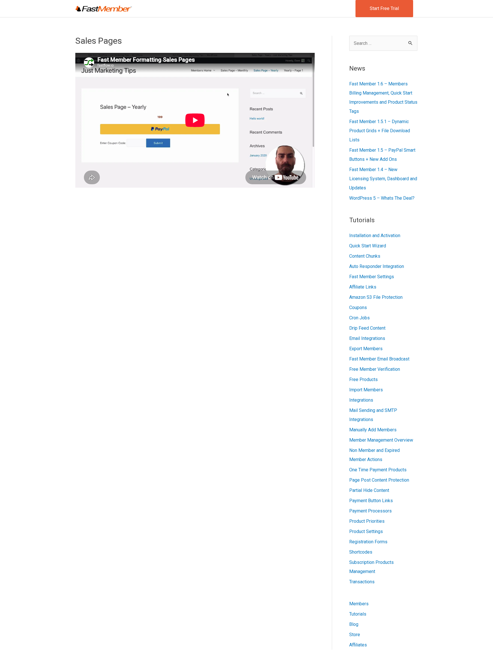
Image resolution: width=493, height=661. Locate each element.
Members (359, 603)
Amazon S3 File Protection (376, 297)
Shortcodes (360, 552)
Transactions (362, 581)
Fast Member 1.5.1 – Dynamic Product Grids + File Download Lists (379, 131)
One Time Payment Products (378, 469)
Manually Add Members (373, 429)
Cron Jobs (359, 318)
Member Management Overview (381, 440)
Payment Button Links (371, 500)
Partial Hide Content (369, 490)
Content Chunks (364, 256)
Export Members (366, 348)
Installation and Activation (374, 235)
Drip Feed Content (367, 328)
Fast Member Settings (371, 276)
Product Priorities (367, 521)
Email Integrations (367, 338)
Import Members (366, 389)
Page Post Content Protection (379, 480)
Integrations (361, 400)
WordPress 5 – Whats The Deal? (382, 198)
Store (354, 634)
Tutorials (357, 614)
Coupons (358, 307)
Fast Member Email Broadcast (379, 359)
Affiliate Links (362, 287)
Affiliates (358, 645)
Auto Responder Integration (376, 266)
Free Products (363, 379)
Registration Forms (368, 541)
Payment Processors (370, 511)
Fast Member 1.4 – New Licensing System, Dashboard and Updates (383, 179)
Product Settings (366, 531)
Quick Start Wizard (367, 246)
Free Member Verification (374, 369)
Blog (353, 624)
